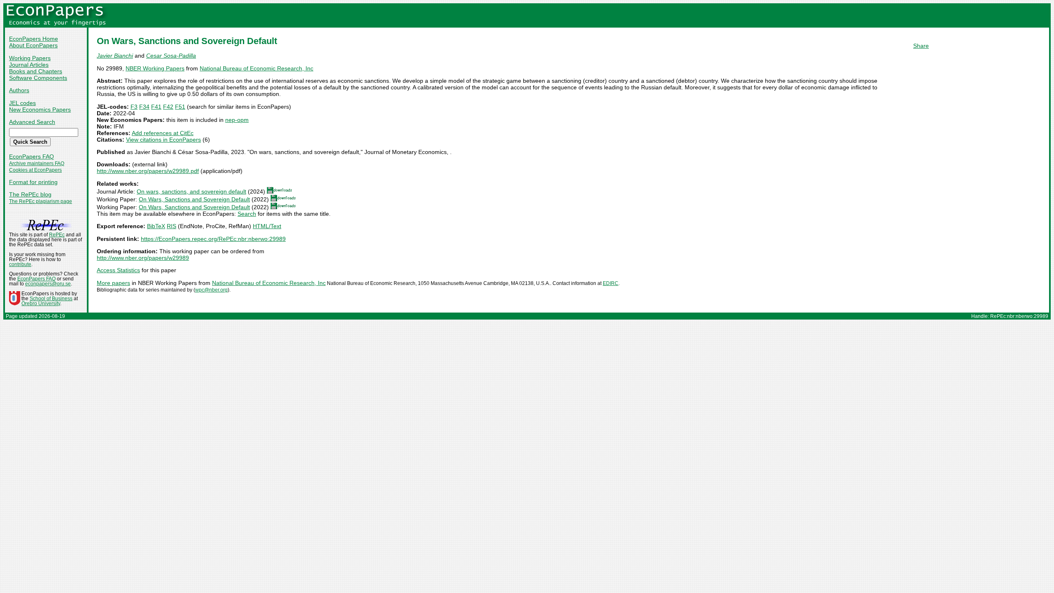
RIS (171, 226)
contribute (20, 264)
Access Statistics (118, 270)
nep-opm (237, 120)
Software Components (38, 78)
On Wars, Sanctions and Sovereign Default (194, 199)
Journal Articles (29, 64)
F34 (144, 106)
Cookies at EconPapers (35, 170)
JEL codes (22, 103)
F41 (156, 106)
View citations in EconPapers (163, 139)
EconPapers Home (33, 38)
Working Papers (30, 58)
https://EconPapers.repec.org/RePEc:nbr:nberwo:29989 (213, 239)
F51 (180, 106)
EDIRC (610, 283)
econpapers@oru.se (48, 283)
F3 (134, 106)
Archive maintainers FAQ (36, 163)
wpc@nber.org (211, 289)
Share (921, 45)
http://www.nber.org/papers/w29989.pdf (148, 171)
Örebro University (40, 303)
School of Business (51, 298)
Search (247, 213)
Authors (19, 90)
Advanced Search (32, 122)
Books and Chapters (35, 71)
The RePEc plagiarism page (40, 201)
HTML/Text (267, 226)
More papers (113, 283)
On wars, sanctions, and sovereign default (191, 191)
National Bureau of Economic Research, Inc (256, 68)
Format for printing (33, 182)
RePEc (57, 234)
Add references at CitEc (163, 133)
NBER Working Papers (155, 68)
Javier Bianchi (115, 55)
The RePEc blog (30, 194)
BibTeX (156, 226)
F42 (168, 106)
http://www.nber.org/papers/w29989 (143, 257)
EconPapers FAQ (31, 156)
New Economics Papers (40, 109)
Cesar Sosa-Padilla (171, 55)
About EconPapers (33, 45)
